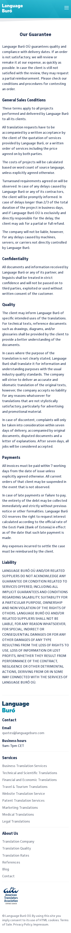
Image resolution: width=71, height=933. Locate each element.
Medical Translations (18, 814)
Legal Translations (16, 821)
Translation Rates (15, 855)
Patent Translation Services (23, 800)
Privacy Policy (22, 924)
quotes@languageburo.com (23, 733)
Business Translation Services (24, 766)
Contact (8, 876)
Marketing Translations (20, 808)
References (11, 862)
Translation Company (18, 841)
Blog (5, 869)
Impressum (40, 924)
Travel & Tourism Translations (25, 787)
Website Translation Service (23, 794)
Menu (66, 7)
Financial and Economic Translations (29, 780)
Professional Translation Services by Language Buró (15, 9)
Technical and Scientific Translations (29, 773)
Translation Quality (16, 848)
